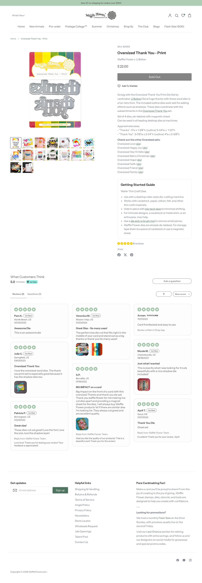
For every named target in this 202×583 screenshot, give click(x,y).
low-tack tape (153, 208)
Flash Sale (165, 518)
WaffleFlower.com (38, 572)
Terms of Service (84, 499)
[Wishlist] (183, 15)
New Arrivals (37, 26)
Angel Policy (82, 504)
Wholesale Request (86, 526)
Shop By (128, 26)
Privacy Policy (83, 510)
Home (21, 26)
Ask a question (172, 281)
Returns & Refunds (86, 494)
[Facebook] (178, 560)
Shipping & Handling (87, 489)
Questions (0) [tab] (34, 294)
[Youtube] (184, 560)
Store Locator (83, 520)
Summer (97, 26)
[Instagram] (190, 560)
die (138, 143)
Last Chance (153, 531)
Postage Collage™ (76, 26)
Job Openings (83, 531)
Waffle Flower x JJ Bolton (131, 59)
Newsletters (82, 515)
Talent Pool (81, 536)
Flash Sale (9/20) (174, 26)
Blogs (156, 26)
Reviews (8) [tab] (18, 294)
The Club (143, 26)
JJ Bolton (136, 98)
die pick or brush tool (143, 221)
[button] (125, 243)
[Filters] (164, 294)
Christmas (113, 26)
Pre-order (55, 26)
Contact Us (81, 542)
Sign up (60, 490)
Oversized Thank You (155, 110)
